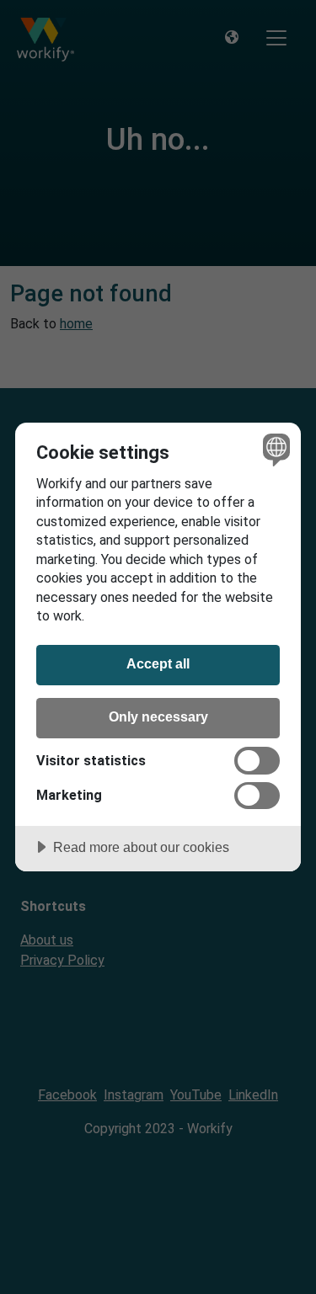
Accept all (158, 663)
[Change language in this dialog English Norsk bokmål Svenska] (274, 449)
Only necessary (158, 716)
